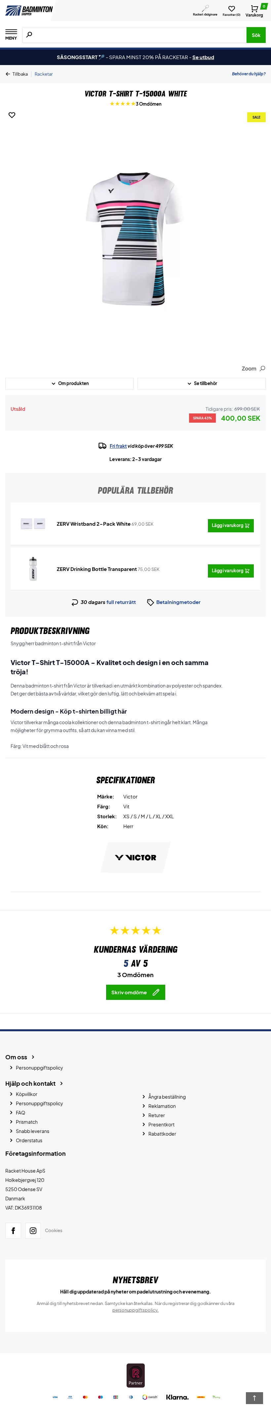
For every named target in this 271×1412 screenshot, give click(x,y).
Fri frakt (118, 446)
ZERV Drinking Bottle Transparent (97, 569)
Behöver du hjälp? (249, 73)
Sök (256, 35)
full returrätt (121, 602)
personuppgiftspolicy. (135, 1310)
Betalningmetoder (178, 602)
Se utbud (203, 57)
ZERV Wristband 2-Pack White (94, 523)
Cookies (53, 1230)
